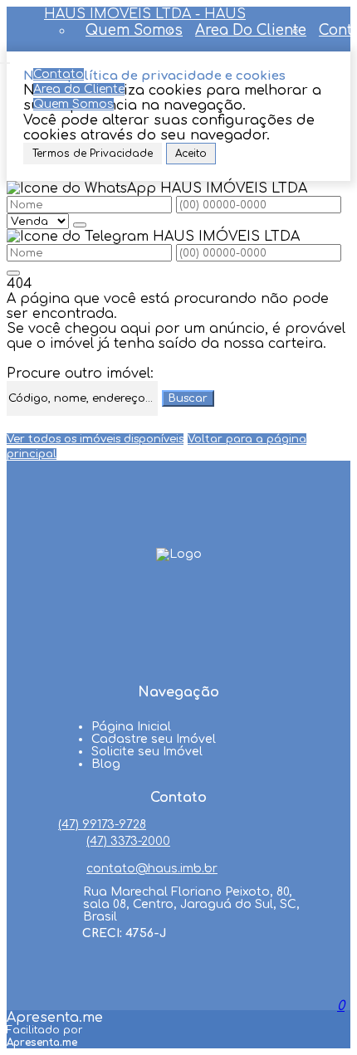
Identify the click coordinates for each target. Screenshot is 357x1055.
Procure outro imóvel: (80, 373)
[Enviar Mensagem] (13, 273)
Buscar (188, 398)
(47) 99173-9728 (102, 824)
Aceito (191, 153)
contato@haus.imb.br (152, 868)
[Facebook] (178, 597)
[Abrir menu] (5, 58)
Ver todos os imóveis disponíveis (95, 439)
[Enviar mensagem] (79, 224)
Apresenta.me (55, 1017)
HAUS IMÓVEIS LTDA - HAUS (145, 14)
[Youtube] (178, 629)
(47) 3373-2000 (128, 841)
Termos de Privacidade (92, 153)
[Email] (178, 660)
